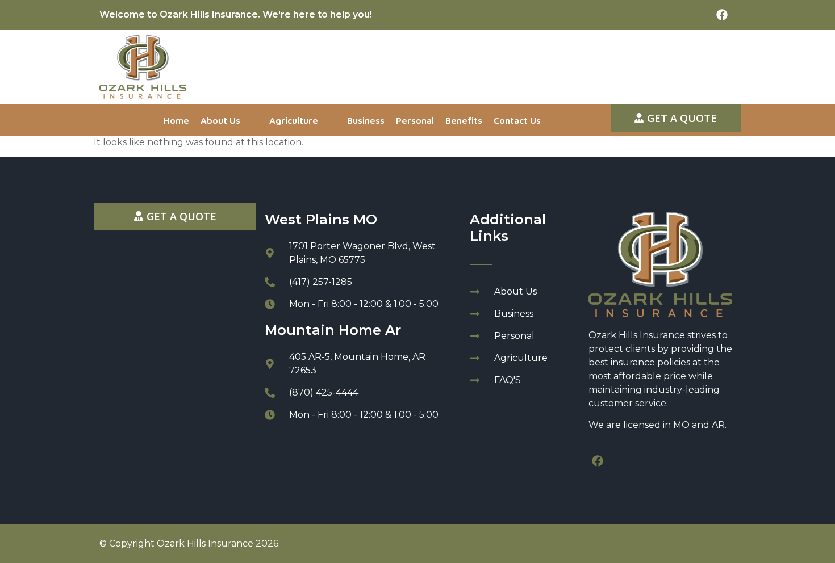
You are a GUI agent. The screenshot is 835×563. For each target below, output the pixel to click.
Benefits (463, 120)
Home (176, 120)
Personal (415, 120)
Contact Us (517, 120)
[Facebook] (722, 15)
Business (366, 120)
